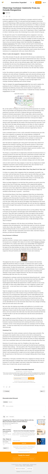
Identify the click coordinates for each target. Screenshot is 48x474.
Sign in (44, 2)
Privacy (21, 465)
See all (5, 448)
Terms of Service (30, 446)
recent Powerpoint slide (21, 84)
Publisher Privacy (26, 464)
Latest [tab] (7, 416)
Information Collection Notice (21, 448)
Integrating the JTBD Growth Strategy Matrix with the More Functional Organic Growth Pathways (18, 420)
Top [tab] (4, 416)
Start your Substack (21, 468)
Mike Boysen (8, 12)
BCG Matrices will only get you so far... (10, 423)
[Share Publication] (33, 2)
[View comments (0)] (7, 16)
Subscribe (38, 2)
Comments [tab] (5, 402)
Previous (7, 391)
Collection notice (29, 465)
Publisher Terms (33, 464)
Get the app (29, 468)
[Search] (31, 2)
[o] (40, 441)
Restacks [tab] (10, 402)
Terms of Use (24, 447)
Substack (18, 471)
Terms (24, 465)
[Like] (4, 16)
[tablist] (8, 402)
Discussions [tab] (11, 416)
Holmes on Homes (40, 242)
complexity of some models (32, 40)
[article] (24, 423)
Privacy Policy (16, 447)
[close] (35, 426)
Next (42, 391)
